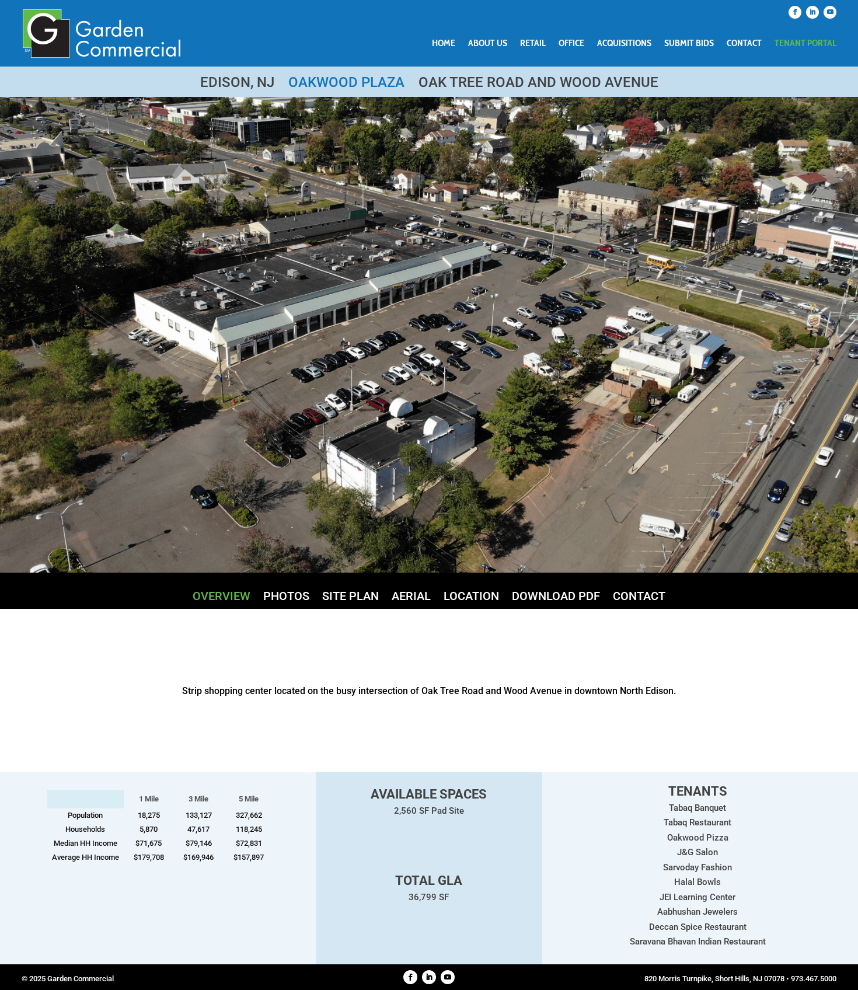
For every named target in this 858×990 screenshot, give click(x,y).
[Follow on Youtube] (830, 12)
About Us (487, 43)
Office (571, 43)
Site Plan (350, 597)
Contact (744, 43)
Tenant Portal (805, 43)
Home (443, 43)
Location (471, 597)
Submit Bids (689, 43)
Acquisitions (624, 43)
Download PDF (556, 597)
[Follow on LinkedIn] (812, 12)
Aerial (411, 597)
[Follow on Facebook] (795, 12)
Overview (221, 597)
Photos (286, 597)
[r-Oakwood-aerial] (429, 569)
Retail (533, 43)
